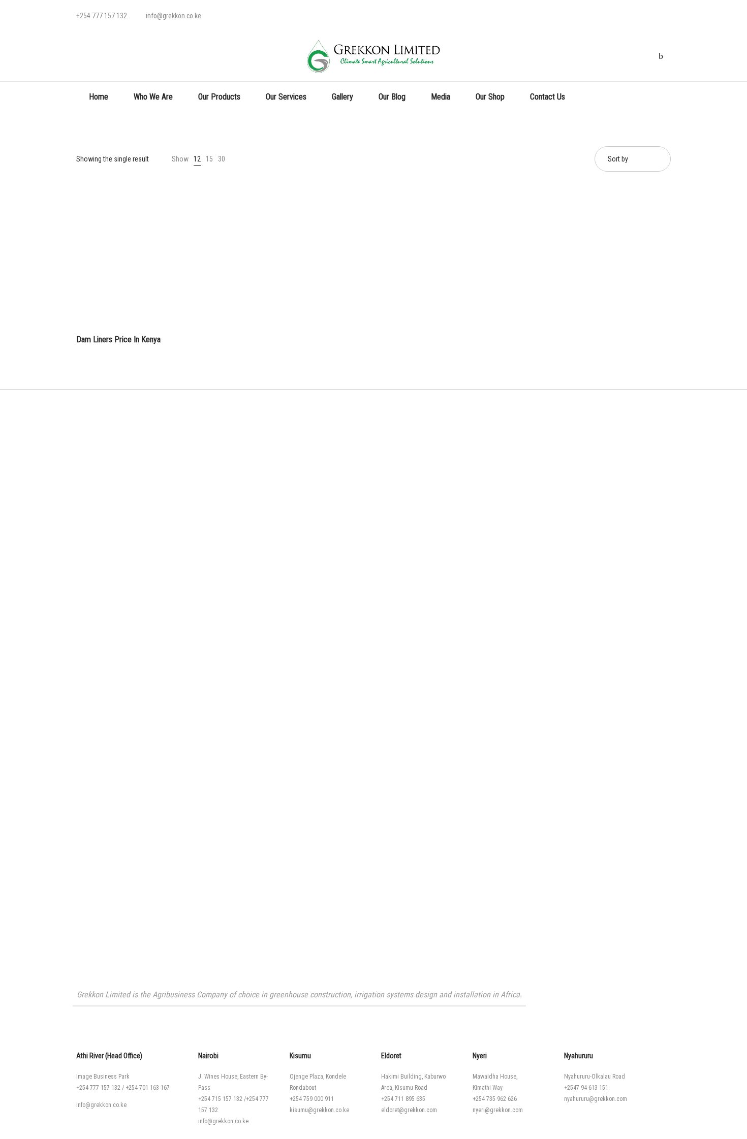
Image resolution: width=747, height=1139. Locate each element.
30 (221, 159)
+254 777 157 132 (98, 1087)
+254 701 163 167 (148, 1087)
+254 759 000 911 (312, 1098)
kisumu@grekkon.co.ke (319, 1110)
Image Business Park (103, 1076)
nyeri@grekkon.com (498, 1110)
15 (209, 159)
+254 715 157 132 (220, 1098)
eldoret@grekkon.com (409, 1110)
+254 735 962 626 (495, 1098)
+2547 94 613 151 (586, 1087)
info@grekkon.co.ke (101, 1105)
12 (197, 159)
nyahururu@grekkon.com (595, 1098)
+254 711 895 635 (403, 1098)
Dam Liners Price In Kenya (118, 339)
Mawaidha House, (495, 1076)
